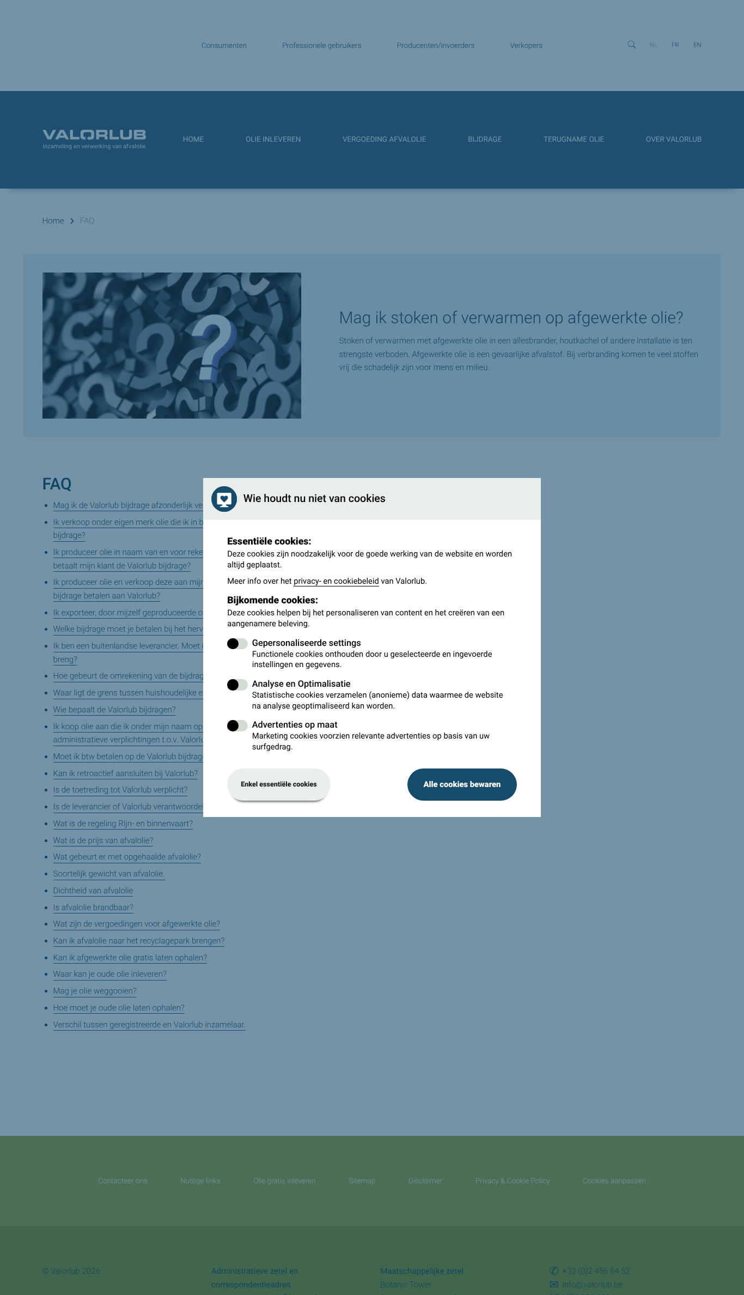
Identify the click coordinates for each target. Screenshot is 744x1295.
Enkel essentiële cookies (279, 784)
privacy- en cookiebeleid (336, 581)
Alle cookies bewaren (462, 784)
